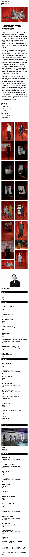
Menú (26, 3)
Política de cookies (21, 552)
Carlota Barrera (11, 26)
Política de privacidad (11, 552)
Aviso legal (3, 552)
